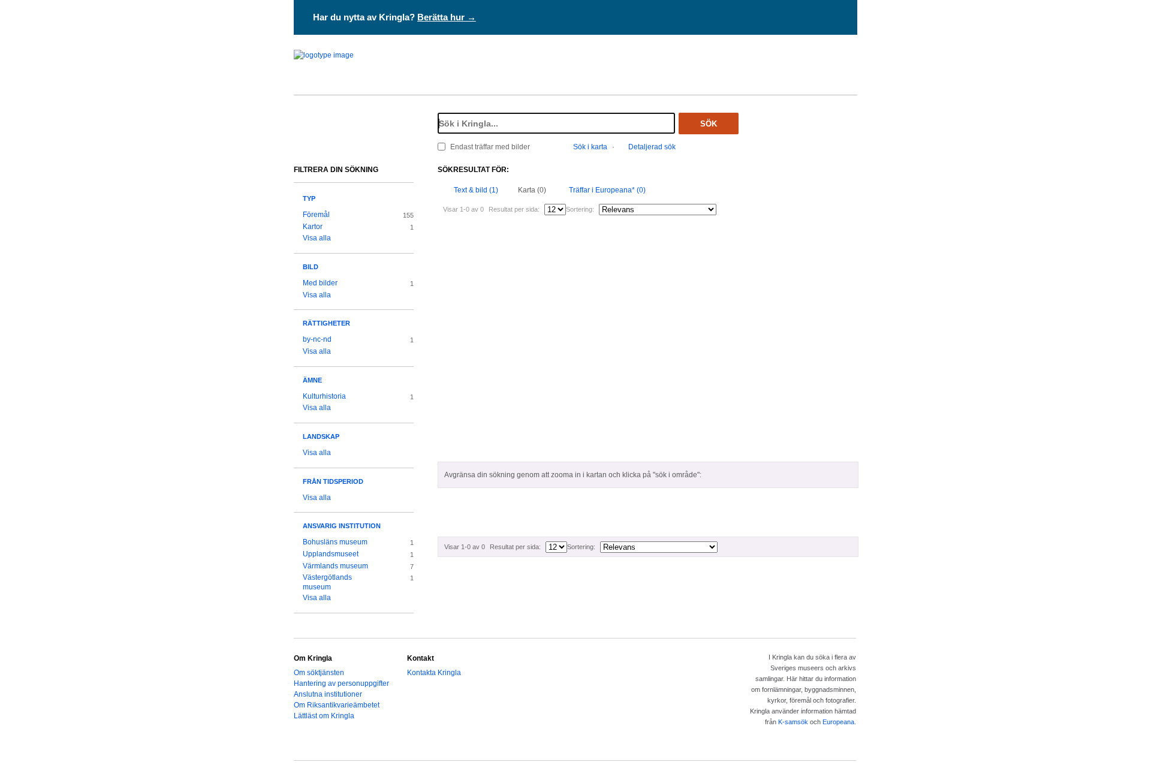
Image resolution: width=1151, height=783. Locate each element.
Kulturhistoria (324, 396)
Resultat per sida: (514, 209)
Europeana (838, 721)
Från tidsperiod (333, 481)
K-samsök (793, 721)
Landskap (321, 436)
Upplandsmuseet (330, 554)
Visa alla (317, 238)
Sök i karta (590, 147)
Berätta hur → (446, 17)
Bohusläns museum (335, 542)
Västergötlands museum (327, 582)
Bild (310, 266)
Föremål (316, 214)
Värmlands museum (335, 566)
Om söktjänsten (319, 672)
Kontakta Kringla (434, 672)
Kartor (313, 226)
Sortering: (580, 209)
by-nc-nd (317, 339)
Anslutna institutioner (328, 694)
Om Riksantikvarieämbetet (336, 705)
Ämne (312, 380)
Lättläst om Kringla (324, 716)
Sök (708, 123)
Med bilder (320, 283)
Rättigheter (326, 323)
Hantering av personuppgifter (341, 683)
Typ (309, 198)
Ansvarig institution (342, 525)
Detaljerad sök (652, 147)
